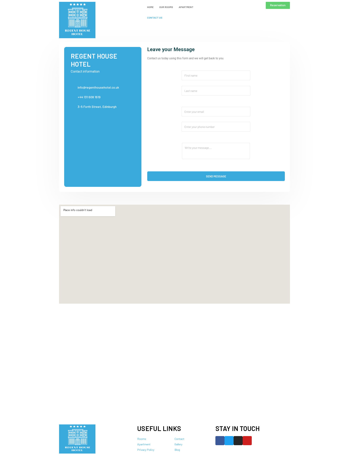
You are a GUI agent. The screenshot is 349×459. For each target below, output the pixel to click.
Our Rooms (166, 7)
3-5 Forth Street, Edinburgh (97, 107)
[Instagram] (238, 440)
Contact (179, 438)
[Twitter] (229, 440)
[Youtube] (247, 440)
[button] (278, 5)
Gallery (178, 444)
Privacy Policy (145, 449)
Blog (177, 449)
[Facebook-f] (219, 440)
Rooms (141, 438)
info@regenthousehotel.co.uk (98, 87)
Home (150, 7)
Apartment (186, 7)
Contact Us (154, 17)
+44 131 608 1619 (89, 97)
